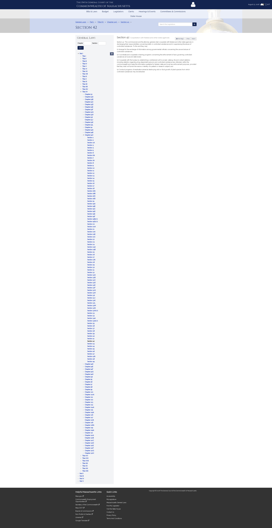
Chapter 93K (89, 122)
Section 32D (91, 283)
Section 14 (91, 178)
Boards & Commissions (83, 511)
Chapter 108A (90, 425)
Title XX (85, 466)
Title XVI (85, 456)
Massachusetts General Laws (116, 502)
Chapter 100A (90, 395)
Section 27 (91, 257)
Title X (84, 79)
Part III (82, 476)
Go (81, 48)
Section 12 (91, 173)
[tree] (94, 267)
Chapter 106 (89, 415)
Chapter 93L (89, 125)
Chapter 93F (89, 110)
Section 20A (91, 227)
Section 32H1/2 (92, 311)
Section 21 (91, 229)
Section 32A (91, 275)
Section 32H (91, 293)
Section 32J (91, 298)
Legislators (118, 11)
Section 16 (91, 183)
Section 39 (91, 334)
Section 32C (91, 280)
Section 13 (91, 176)
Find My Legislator (113, 506)
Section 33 (91, 313)
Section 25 (91, 252)
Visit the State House (114, 509)
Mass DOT (79, 508)
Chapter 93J (89, 120)
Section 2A (91, 143)
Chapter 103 (89, 402)
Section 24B (91, 250)
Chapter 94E (89, 367)
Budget (105, 11)
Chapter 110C (89, 440)
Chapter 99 (89, 390)
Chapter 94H (89, 374)
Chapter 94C (89, 135)
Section (94, 43)
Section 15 (91, 181)
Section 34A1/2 (92, 321)
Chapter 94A (89, 130)
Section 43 (91, 344)
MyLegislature (111, 499)
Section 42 (91, 341)
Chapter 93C (89, 102)
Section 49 (91, 362)
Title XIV (85, 89)
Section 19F (91, 216)
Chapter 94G (89, 372)
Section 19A (91, 204)
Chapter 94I (89, 377)
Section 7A (91, 160)
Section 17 (91, 186)
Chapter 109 (89, 428)
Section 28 (91, 262)
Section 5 (90, 150)
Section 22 (91, 239)
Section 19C (91, 209)
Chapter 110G (89, 451)
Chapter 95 (89, 379)
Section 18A (91, 191)
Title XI (84, 82)
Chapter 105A (89, 412)
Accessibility (111, 496)
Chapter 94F (89, 369)
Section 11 (91, 171)
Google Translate (81, 520)
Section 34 (91, 316)
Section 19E (91, 214)
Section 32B (91, 278)
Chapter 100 (89, 392)
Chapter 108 (89, 423)
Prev (189, 38)
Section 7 (90, 158)
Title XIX (85, 463)
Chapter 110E (89, 446)
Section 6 (90, 153)
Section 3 (90, 145)
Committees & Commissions (173, 11)
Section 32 (91, 272)
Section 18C (91, 196)
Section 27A (91, 260)
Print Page (180, 38)
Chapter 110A (89, 435)
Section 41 (91, 339)
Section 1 (90, 138)
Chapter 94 (89, 127)
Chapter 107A (89, 420)
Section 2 (90, 140)
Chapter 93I (89, 117)
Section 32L (91, 303)
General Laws (80, 22)
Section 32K (91, 300)
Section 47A (91, 356)
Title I (84, 56)
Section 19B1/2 (92, 219)
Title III (84, 61)
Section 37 (91, 328)
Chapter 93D (89, 105)
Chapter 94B (89, 132)
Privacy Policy (111, 515)
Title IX (84, 77)
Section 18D (91, 199)
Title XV (85, 92)
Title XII (85, 84)
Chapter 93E (89, 107)
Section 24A (91, 247)
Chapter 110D (89, 443)
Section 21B (91, 234)
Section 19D (91, 211)
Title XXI (85, 468)
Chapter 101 (89, 397)
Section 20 (91, 224)
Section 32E (91, 285)
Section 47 (91, 354)
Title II (84, 59)
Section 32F (91, 288)
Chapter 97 (89, 384)
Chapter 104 (89, 405)
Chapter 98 (89, 387)
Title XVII (85, 458)
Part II (82, 474)
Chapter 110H (89, 453)
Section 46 (91, 351)
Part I (81, 54)
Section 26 (91, 255)
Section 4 (90, 148)
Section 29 (91, 265)
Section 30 (91, 267)
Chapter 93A (89, 97)
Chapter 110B (89, 438)
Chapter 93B (89, 99)
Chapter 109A (89, 430)
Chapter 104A (89, 407)
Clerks (131, 11)
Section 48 (91, 359)
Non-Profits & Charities (83, 514)
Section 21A (91, 232)
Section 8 (90, 163)
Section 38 (91, 331)
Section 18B (91, 194)
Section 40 (91, 336)
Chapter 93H (89, 115)
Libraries (78, 517)
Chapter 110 (89, 433)
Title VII (85, 71)
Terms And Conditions (114, 518)
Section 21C (91, 237)
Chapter (80, 43)
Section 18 (91, 188)
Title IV (84, 64)
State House (136, 16)
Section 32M (91, 306)
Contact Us (110, 512)
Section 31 (91, 270)
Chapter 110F (89, 448)
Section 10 (91, 168)
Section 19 (91, 201)
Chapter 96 (89, 382)
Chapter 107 (89, 418)
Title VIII (85, 74)
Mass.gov (78, 496)
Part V (82, 481)
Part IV (82, 479)
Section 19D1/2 (92, 222)
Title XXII (85, 471)
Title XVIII (85, 461)
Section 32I (91, 295)
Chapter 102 (89, 400)
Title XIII (85, 87)
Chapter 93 (89, 94)
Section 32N (91, 308)
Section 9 (90, 166)
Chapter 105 (89, 410)
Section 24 (91, 244)
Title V (84, 66)
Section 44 (91, 346)
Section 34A (91, 318)
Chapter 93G (89, 112)
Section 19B (91, 206)
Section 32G (91, 290)
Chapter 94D (89, 364)
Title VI (84, 69)
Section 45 (91, 349)
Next (193, 38)
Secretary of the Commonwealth (86, 505)
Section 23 (91, 242)
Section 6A (91, 155)
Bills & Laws (91, 11)
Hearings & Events (147, 11)
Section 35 (91, 323)
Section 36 (91, 326)
